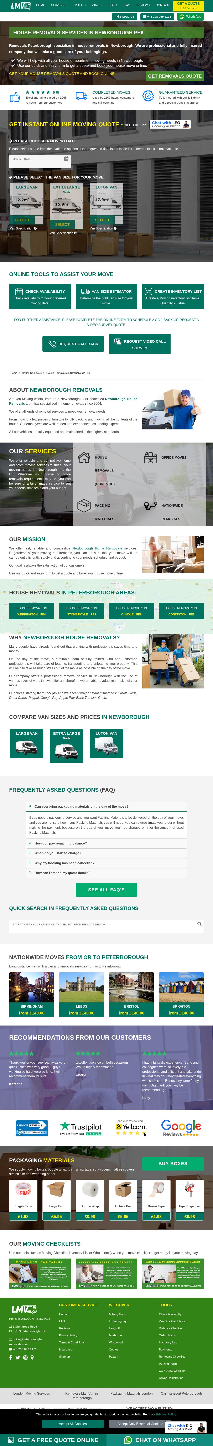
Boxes (113, 5)
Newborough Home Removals (97, 548)
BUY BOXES (173, 1163)
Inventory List (168, 1342)
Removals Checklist (172, 1356)
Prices (80, 5)
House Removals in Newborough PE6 (68, 373)
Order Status (167, 1335)
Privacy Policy (166, 1414)
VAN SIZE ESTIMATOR (106, 297)
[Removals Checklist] (40, 1273)
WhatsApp (194, 16)
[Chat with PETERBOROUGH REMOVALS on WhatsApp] (129, 1440)
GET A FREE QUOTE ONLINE (57, 1440)
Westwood (116, 1342)
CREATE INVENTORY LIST (174, 297)
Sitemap (64, 1356)
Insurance (65, 1349)
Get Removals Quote (175, 76)
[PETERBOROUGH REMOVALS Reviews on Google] (181, 1128)
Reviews (143, 5)
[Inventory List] (106, 1273)
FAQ (62, 1321)
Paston (113, 1356)
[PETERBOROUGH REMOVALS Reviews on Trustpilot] (81, 1128)
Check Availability (170, 1314)
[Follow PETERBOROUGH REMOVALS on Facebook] (10, 1358)
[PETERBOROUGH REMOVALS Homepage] (21, 6)
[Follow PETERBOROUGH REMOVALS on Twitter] (17, 1358)
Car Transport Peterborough (181, 1393)
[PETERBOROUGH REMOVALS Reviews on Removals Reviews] (32, 1128)
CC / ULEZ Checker (172, 1370)
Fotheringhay (117, 1321)
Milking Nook (117, 1314)
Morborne (115, 1335)
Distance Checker (170, 1328)
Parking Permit (168, 1363)
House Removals (32, 373)
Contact (163, 5)
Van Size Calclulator (172, 1321)
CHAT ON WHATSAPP (165, 1440)
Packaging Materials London (131, 1393)
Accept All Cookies (73, 1424)
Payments (165, 1349)
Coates (113, 1349)
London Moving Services (31, 1393)
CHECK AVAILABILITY (40, 297)
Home (40, 5)
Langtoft (114, 1328)
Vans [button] (96, 5)
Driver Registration (171, 1377)
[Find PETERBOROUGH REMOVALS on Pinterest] (25, 1358)
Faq (127, 5)
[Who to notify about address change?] (173, 1273)
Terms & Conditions (72, 1342)
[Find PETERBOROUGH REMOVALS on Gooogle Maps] (32, 1358)
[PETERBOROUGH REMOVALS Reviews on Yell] (131, 1128)
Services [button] (58, 5)
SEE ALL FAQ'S (106, 889)
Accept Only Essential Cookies (140, 1424)
